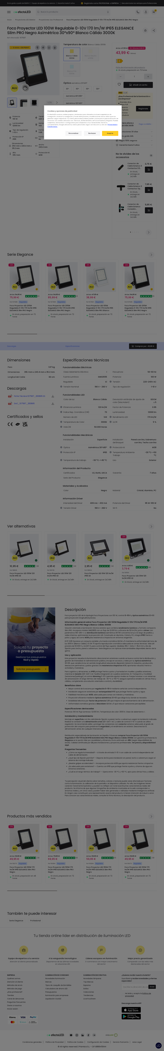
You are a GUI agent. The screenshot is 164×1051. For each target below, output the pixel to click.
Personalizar (74, 133)
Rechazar (92, 133)
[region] (83, 122)
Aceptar (110, 133)
